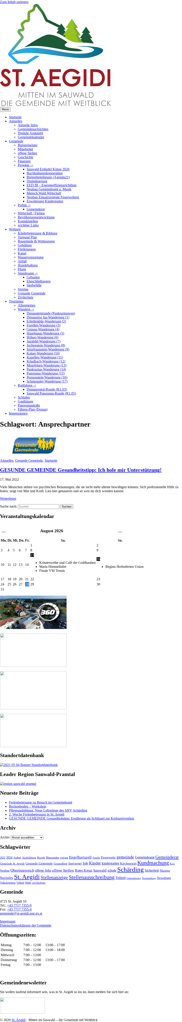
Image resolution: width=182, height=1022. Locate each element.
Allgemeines (26, 305)
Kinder (95, 863)
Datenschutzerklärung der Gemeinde (25, 925)
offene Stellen (27, 153)
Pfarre (22, 269)
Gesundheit (60, 863)
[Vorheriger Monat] (4, 532)
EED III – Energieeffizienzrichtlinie (52, 185)
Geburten (33, 277)
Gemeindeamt (144, 857)
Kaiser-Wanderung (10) (43, 353)
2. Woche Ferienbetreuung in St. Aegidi (36, 814)
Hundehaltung (28, 265)
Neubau (5, 870)
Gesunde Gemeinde (32, 293)
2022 (2, 857)
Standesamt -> (28, 273)
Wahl (28, 882)
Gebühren (25, 245)
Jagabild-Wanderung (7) (43, 341)
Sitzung (165, 870)
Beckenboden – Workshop (27, 806)
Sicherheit (152, 871)
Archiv (5, 837)
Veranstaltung (149, 878)
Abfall (22, 261)
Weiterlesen (8, 498)
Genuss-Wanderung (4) (43, 329)
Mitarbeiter (25, 149)
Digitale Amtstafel (30, 133)
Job (85, 863)
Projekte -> (25, 165)
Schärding (130, 869)
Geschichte (25, 157)
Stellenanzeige (54, 877)
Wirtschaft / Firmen (31, 213)
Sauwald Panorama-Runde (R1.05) (51, 393)
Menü (5, 109)
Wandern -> (26, 309)
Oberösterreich (22, 870)
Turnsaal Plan (27, 237)
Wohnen (15, 229)
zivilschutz (39, 882)
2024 (9, 857)
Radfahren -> (27, 385)
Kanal (22, 253)
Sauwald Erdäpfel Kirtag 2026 (48, 169)
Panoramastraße (29, 405)
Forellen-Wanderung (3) (43, 325)
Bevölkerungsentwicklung (36, 217)
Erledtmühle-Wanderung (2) (46, 321)
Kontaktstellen (28, 221)
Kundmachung (153, 863)
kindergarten (110, 863)
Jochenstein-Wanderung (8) (46, 345)
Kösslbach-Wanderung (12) (46, 361)
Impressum (7, 921)
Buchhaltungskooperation (45, 173)
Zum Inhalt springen (14, 2)
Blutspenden (52, 857)
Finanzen (24, 161)
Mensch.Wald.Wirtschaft (44, 193)
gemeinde (125, 857)
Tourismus (16, 301)
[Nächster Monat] (120, 532)
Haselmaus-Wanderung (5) (45, 333)
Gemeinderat (36, 209)
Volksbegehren (8, 882)
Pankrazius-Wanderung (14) (46, 369)
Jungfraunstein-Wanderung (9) (48, 349)
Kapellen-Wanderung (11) (45, 357)
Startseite (15, 117)
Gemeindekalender (31, 137)
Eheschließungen (39, 281)
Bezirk (41, 857)
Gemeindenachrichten (33, 129)
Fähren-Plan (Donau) (32, 409)
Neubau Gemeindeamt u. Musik (49, 189)
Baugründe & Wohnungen (36, 241)
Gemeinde (16, 141)
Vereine (23, 289)
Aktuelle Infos (28, 125)
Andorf (17, 857)
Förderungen (27, 249)
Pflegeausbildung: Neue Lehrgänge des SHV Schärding (48, 810)
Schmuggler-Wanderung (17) (47, 381)
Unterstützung (134, 878)
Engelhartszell (80, 857)
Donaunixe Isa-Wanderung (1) (48, 317)
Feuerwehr (108, 857)
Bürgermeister (28, 145)
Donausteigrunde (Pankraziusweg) (51, 313)
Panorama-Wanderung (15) (46, 373)
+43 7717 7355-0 (19, 905)
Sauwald (100, 870)
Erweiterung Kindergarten (45, 201)
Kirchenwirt (128, 863)
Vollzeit (20, 882)
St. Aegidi (27, 876)
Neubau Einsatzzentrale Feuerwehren (53, 197)
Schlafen (24, 397)
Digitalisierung (37, 181)
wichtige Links (28, 225)
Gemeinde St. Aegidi (12, 863)
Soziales (6, 878)
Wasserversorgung (31, 257)
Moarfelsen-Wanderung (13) (46, 365)
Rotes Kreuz (83, 870)
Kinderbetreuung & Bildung (37, 233)
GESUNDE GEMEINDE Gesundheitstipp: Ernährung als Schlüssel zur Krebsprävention (71, 818)
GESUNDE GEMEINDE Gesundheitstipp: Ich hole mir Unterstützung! (81, 470)
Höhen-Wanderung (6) (42, 337)
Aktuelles (15, 121)
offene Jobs (43, 871)
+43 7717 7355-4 (19, 909)
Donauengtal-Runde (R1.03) (47, 389)
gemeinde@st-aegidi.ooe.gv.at (21, 913)
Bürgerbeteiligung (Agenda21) (48, 177)
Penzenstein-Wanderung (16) (47, 377)
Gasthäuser (25, 401)
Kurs (172, 863)
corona (64, 857)
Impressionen (18, 413)
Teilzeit (120, 878)
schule (111, 870)
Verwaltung (164, 878)
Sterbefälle (34, 285)
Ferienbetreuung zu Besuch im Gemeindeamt (40, 802)
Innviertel (75, 863)
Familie (96, 858)
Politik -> (24, 205)
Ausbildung (29, 857)
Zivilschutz (25, 297)
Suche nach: (8, 506)
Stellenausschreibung (92, 877)
